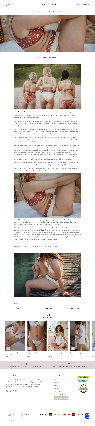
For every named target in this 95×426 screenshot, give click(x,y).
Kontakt (56, 386)
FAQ (70, 12)
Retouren (56, 389)
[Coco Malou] (48, 4)
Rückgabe (62, 12)
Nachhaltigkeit (51, 12)
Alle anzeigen (47, 317)
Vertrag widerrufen (61, 398)
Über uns (40, 12)
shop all (47, 315)
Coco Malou (13, 420)
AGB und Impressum (60, 394)
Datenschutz (57, 391)
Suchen (56, 383)
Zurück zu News (47, 308)
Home (25, 12)
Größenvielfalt (43, 230)
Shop (32, 12)
